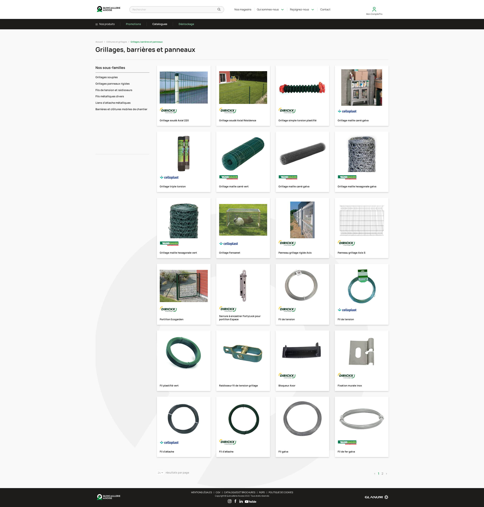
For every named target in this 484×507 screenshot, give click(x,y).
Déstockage (186, 24)
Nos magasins (242, 9)
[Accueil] (108, 9)
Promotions (133, 24)
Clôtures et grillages (116, 41)
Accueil (99, 41)
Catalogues (159, 24)
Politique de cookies (281, 492)
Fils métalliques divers (109, 96)
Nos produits (107, 24)
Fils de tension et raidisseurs (113, 90)
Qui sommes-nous (268, 9)
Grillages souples (106, 77)
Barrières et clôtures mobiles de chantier (121, 109)
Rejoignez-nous (299, 9)
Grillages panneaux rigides (112, 83)
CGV (218, 492)
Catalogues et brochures (239, 492)
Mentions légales (201, 492)
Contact (325, 9)
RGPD (262, 492)
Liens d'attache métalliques (113, 102)
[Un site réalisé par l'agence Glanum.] (377, 498)
